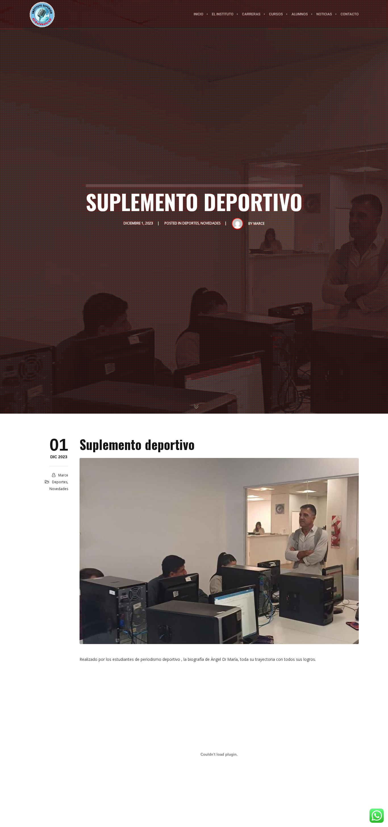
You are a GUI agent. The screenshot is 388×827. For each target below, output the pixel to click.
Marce (258, 223)
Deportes (190, 223)
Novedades (210, 223)
